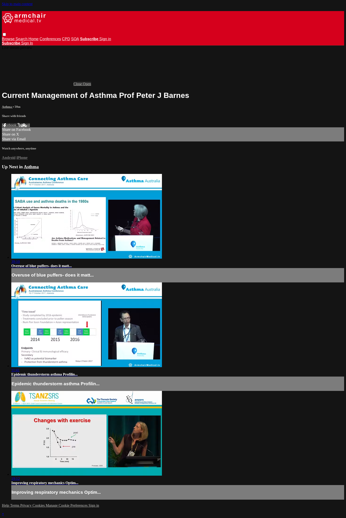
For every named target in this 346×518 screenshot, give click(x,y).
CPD (66, 39)
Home (33, 39)
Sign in (105, 39)
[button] (4, 34)
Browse (9, 39)
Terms (15, 505)
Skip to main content (17, 4)
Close (78, 84)
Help (6, 505)
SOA (75, 39)
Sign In (27, 43)
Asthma (7, 106)
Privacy (26, 505)
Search (22, 39)
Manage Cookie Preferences (67, 505)
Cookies (39, 505)
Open (87, 84)
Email (25, 125)
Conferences (50, 39)
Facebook (9, 125)
